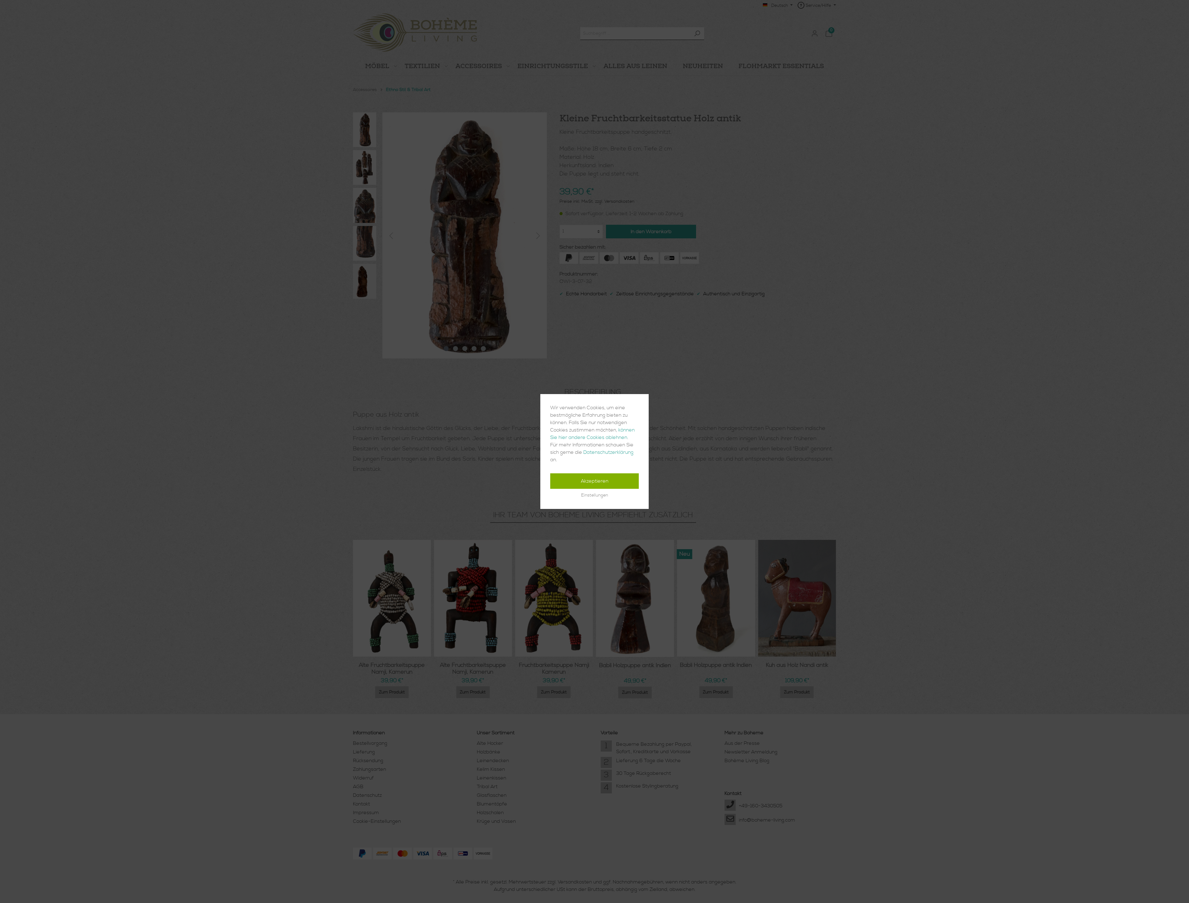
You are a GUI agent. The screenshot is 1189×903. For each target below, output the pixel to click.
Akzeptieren (594, 481)
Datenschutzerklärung (608, 452)
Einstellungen (594, 495)
